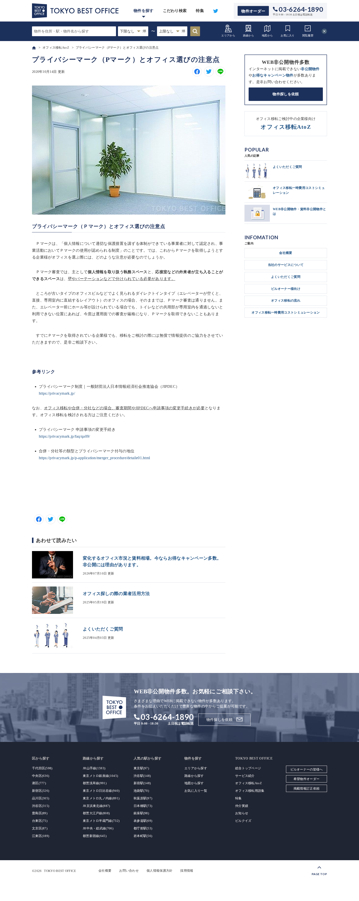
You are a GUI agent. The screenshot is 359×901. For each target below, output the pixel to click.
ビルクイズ (243, 821)
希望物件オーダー (306, 779)
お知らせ (241, 813)
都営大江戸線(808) (96, 813)
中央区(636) (40, 776)
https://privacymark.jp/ (57, 393)
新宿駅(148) (142, 783)
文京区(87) (39, 828)
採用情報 (186, 870)
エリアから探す (195, 768)
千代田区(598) (42, 768)
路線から (248, 35)
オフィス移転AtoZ (248, 783)
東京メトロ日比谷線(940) (101, 790)
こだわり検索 (175, 11)
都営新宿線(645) (94, 836)
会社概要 (285, 253)
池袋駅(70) (141, 790)
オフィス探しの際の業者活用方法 (116, 593)
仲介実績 (241, 806)
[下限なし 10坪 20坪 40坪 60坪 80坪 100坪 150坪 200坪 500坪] (133, 31)
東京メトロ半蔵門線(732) (101, 821)
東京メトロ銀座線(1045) (100, 776)
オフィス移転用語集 (249, 790)
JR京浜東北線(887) (96, 806)
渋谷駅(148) (142, 776)
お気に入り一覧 (195, 790)
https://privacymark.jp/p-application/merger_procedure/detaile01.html (94, 458)
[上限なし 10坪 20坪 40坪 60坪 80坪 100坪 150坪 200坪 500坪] (172, 31)
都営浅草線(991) (94, 783)
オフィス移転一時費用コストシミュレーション (286, 312)
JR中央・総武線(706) (98, 828)
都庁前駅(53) (143, 828)
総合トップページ (248, 768)
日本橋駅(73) (143, 806)
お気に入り (288, 35)
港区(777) (39, 783)
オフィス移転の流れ (285, 300)
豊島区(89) (39, 813)
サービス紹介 (245, 776)
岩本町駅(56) (143, 836)
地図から (267, 35)
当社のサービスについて (286, 265)
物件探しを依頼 (286, 94)
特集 (200, 11)
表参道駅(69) (143, 821)
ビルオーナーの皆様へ (306, 769)
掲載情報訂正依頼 (306, 788)
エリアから (228, 35)
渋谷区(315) (40, 806)
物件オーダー (253, 11)
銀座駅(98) (141, 813)
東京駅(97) (141, 768)
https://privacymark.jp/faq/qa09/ (64, 436)
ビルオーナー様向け (285, 289)
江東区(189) (40, 836)
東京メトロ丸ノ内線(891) (101, 798)
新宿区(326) (40, 790)
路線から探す (194, 776)
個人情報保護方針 (159, 870)
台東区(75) (39, 821)
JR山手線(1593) (94, 768)
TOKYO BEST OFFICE (60, 870)
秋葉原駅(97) (143, 798)
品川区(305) (40, 798)
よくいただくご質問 (103, 629)
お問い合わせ (129, 870)
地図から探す (194, 783)
